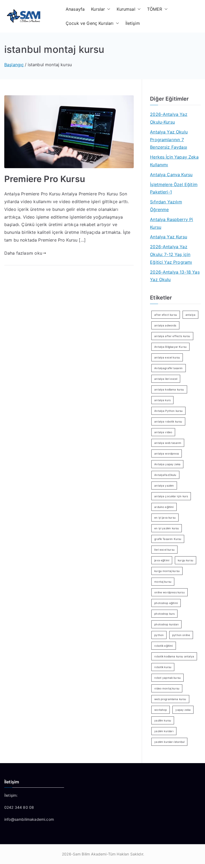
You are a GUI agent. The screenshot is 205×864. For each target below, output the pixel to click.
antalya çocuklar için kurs (171, 496)
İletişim (132, 23)
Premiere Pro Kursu (44, 179)
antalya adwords (165, 325)
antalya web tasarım (167, 442)
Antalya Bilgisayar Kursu (170, 346)
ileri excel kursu (164, 549)
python (159, 635)
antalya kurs (162, 400)
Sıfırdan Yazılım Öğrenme (166, 205)
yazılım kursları (164, 731)
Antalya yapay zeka (167, 464)
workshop (160, 709)
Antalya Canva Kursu (171, 174)
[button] (107, 9)
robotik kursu (162, 667)
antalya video (163, 432)
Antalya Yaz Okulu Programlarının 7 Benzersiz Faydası (169, 139)
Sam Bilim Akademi (90, 854)
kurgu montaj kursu (167, 571)
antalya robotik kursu (168, 421)
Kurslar (98, 9)
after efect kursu (165, 314)
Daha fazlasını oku (23, 253)
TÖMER (154, 9)
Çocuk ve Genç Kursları (90, 23)
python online (181, 635)
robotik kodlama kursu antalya (174, 656)
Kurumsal (126, 9)
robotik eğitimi (163, 645)
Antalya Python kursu (168, 410)
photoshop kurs (164, 613)
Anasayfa (75, 9)
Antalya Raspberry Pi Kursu (171, 223)
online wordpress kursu (169, 592)
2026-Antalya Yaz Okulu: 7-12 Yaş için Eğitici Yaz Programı (171, 254)
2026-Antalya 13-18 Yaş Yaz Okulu (175, 275)
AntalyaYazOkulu (165, 474)
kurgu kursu (185, 560)
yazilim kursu (162, 720)
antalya (190, 314)
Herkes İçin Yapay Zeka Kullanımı (174, 160)
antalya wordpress (166, 453)
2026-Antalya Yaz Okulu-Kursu (168, 118)
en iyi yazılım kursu (166, 528)
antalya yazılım (164, 485)
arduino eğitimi (164, 506)
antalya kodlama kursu (169, 389)
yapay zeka (183, 709)
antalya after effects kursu (172, 336)
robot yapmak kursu (167, 677)
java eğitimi (161, 560)
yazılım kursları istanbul (169, 741)
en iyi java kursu (165, 517)
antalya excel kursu (167, 357)
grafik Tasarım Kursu (167, 539)
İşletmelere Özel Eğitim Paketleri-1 (174, 188)
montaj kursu (162, 581)
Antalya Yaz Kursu (168, 236)
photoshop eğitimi (166, 603)
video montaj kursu (166, 688)
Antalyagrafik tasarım (168, 368)
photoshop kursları (166, 624)
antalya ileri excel (165, 378)
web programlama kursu (170, 699)
